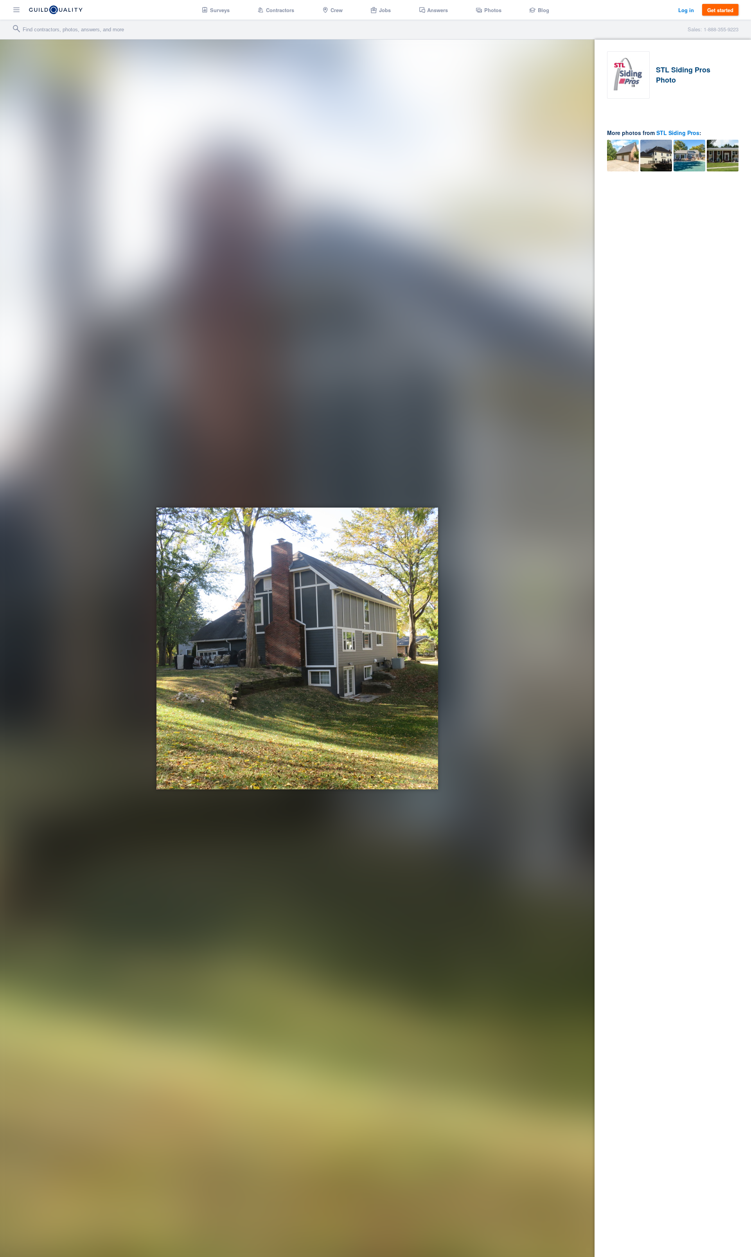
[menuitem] (215, 10)
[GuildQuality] (55, 9)
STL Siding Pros (677, 133)
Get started (720, 10)
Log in (686, 10)
